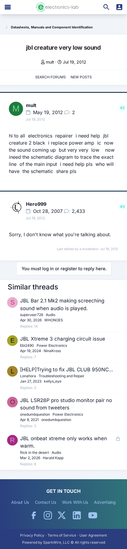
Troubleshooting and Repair (61, 376)
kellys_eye (52, 381)
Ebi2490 (27, 345)
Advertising (105, 502)
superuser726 (31, 314)
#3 (122, 206)
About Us (20, 502)
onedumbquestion (35, 414)
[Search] (106, 7)
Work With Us (75, 502)
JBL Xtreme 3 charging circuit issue (62, 339)
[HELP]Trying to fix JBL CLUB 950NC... (66, 370)
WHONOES (53, 320)
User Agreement (93, 535)
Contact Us (45, 502)
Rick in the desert (34, 452)
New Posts (81, 77)
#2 (122, 108)
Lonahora (28, 376)
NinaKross (52, 351)
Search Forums (50, 77)
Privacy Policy (32, 535)
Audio (50, 314)
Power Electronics (52, 345)
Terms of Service (62, 535)
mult (50, 61)
